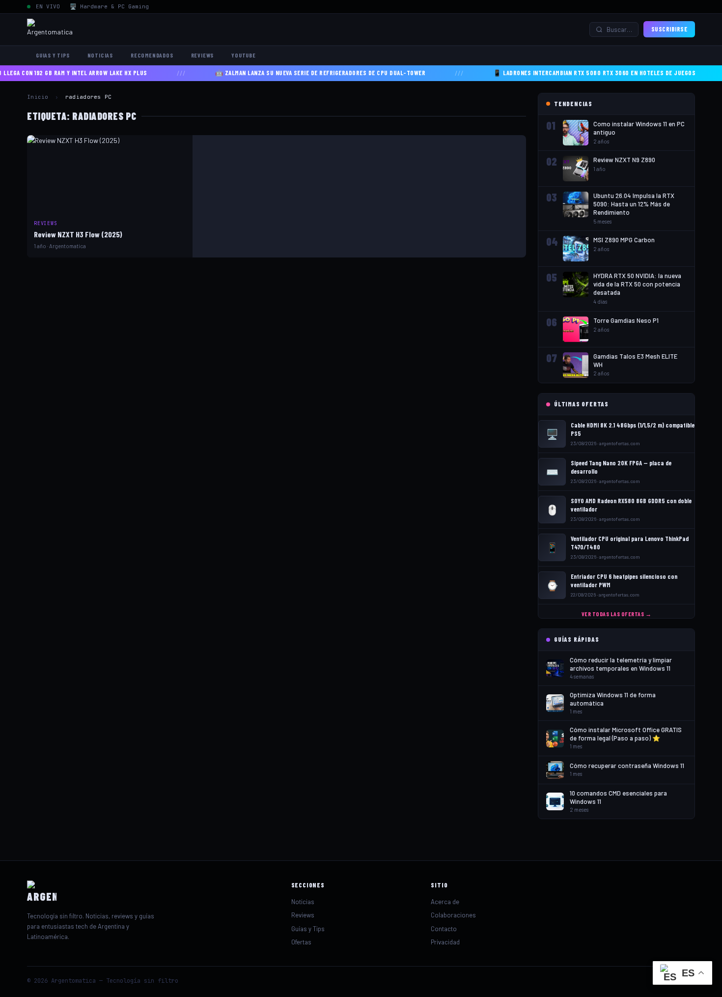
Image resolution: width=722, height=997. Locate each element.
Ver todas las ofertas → (617, 613)
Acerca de (445, 902)
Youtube (243, 55)
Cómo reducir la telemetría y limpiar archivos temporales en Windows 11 (621, 664)
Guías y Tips (308, 929)
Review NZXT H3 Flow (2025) (78, 234)
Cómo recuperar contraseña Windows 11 (627, 765)
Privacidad (445, 942)
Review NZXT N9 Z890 (624, 160)
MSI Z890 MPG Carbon (624, 240)
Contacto (444, 929)
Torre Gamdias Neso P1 (626, 320)
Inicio (38, 96)
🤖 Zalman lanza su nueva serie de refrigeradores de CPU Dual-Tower (302, 73)
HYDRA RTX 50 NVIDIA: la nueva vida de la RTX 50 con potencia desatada (637, 284)
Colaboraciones (453, 915)
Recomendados (152, 55)
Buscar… (619, 29)
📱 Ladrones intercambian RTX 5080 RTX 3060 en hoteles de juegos (576, 73)
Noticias (100, 55)
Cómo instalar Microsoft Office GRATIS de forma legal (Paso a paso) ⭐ (626, 734)
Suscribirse (669, 29)
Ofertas (301, 942)
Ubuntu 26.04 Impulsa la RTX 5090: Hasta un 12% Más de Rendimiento (633, 204)
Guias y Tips (53, 55)
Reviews (202, 55)
